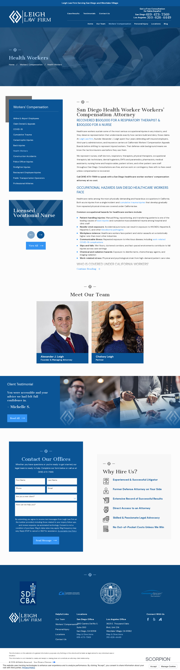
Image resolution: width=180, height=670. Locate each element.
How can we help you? (26, 505)
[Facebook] (148, 619)
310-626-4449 (159, 17)
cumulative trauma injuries (132, 202)
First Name (20, 480)
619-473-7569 (157, 14)
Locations (60, 634)
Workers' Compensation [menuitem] (120, 24)
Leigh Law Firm (86, 138)
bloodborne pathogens (112, 229)
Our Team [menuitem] (100, 24)
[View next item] (40, 235)
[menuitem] (36, 118)
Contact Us (104, 13)
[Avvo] (160, 619)
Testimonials (89, 13)
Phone (18, 488)
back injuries (103, 220)
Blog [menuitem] (166, 24)
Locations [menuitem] (156, 24)
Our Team (60, 619)
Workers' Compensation (66, 624)
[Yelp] (154, 619)
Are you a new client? (25, 496)
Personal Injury (62, 629)
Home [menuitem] (90, 24)
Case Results (73, 13)
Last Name (52, 480)
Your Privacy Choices (43, 662)
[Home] (30, 16)
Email (50, 488)
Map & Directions (85, 634)
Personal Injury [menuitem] (141, 24)
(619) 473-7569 (89, 176)
